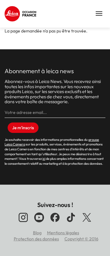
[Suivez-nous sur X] (87, 222)
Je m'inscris (23, 127)
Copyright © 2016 (81, 239)
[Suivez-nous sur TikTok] (71, 222)
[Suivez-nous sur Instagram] (23, 222)
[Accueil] (21, 13)
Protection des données (36, 239)
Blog (37, 232)
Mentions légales (63, 232)
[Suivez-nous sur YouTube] (39, 222)
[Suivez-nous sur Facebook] (55, 222)
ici (43, 158)
